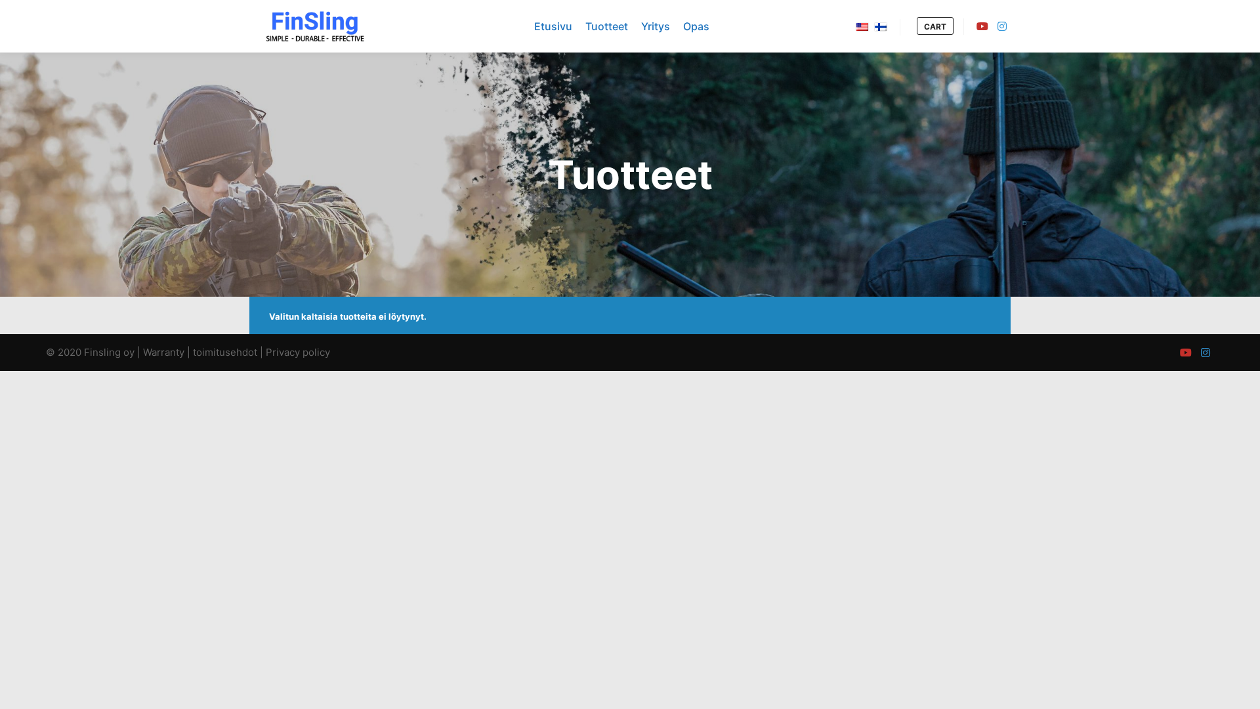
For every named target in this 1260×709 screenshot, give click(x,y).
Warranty (163, 352)
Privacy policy (298, 352)
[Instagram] (1002, 26)
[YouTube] (982, 26)
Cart (935, 27)
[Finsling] (315, 26)
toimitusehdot (225, 352)
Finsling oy (109, 352)
